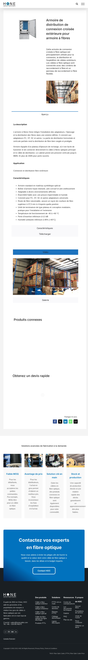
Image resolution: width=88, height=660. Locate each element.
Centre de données (55, 607)
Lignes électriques (56, 622)
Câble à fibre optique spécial (40, 612)
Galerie (66, 613)
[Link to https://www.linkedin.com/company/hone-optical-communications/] (16, 632)
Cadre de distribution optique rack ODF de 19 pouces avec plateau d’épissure (70, 351)
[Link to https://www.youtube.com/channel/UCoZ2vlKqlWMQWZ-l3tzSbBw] (12, 632)
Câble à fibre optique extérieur (41, 603)
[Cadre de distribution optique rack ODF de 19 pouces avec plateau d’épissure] (70, 327)
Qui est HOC (78, 607)
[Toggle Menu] (83, 4)
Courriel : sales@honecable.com (15, 622)
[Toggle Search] (77, 4)
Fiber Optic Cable (59, 653)
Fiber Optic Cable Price (77, 653)
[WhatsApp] (70, 421)
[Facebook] (55, 421)
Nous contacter (78, 621)
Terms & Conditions (51, 648)
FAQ (65, 616)
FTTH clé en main (56, 603)
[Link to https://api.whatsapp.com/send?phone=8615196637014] (5, 632)
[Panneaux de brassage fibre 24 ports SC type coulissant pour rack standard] (36, 327)
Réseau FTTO (55, 612)
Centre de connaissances (69, 603)
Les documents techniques (67, 608)
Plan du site (67, 620)
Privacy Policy (39, 648)
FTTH (67, 653)
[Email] (75, 421)
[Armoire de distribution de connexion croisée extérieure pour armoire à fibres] (53, 327)
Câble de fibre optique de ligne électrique (41, 618)
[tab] (45, 114)
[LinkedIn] (65, 421)
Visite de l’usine (78, 617)
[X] (60, 421)
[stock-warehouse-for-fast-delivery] (62, 92)
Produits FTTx (40, 623)
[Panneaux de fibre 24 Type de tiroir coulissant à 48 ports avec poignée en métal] (19, 327)
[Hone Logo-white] (9, 594)
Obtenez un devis (79, 626)
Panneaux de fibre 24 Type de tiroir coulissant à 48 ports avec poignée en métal (19, 351)
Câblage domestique (56, 617)
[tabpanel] (44, 171)
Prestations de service (79, 612)
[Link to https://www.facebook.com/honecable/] (9, 632)
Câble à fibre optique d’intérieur (41, 608)
